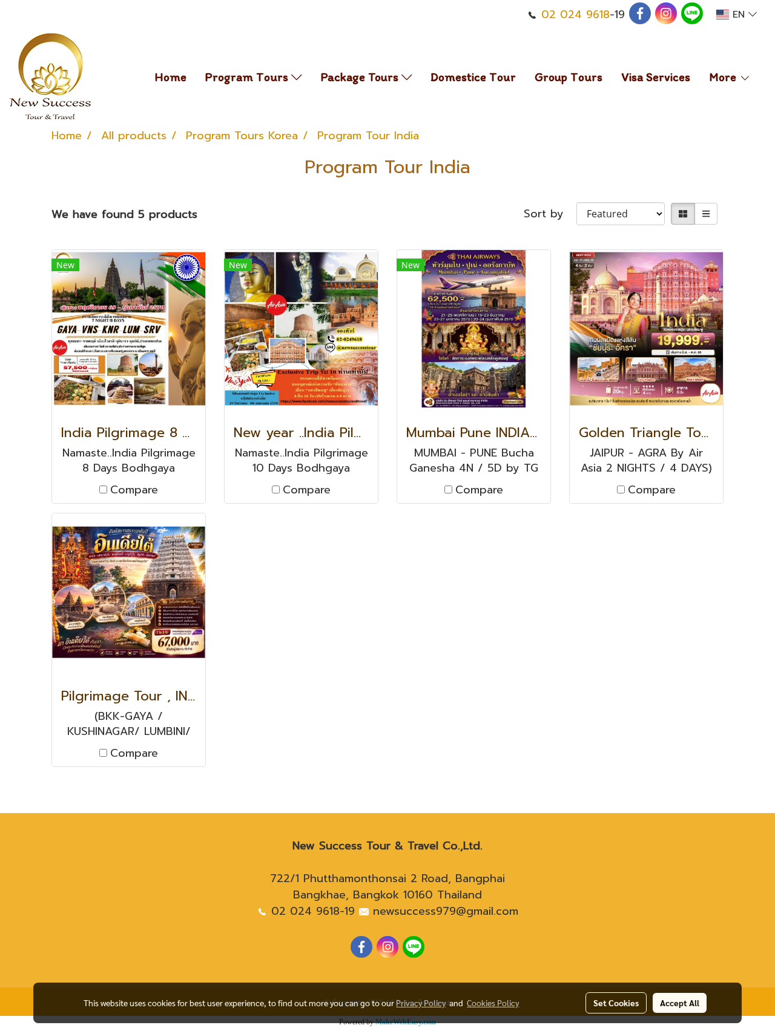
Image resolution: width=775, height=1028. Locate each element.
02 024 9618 (575, 14)
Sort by (550, 214)
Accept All (679, 1002)
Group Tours (568, 77)
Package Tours (361, 77)
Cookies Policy (493, 1002)
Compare (134, 490)
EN (738, 14)
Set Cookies (616, 1002)
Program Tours (248, 77)
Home (170, 77)
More (724, 77)
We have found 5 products (124, 214)
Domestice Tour (473, 77)
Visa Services (655, 77)
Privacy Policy (421, 1002)
